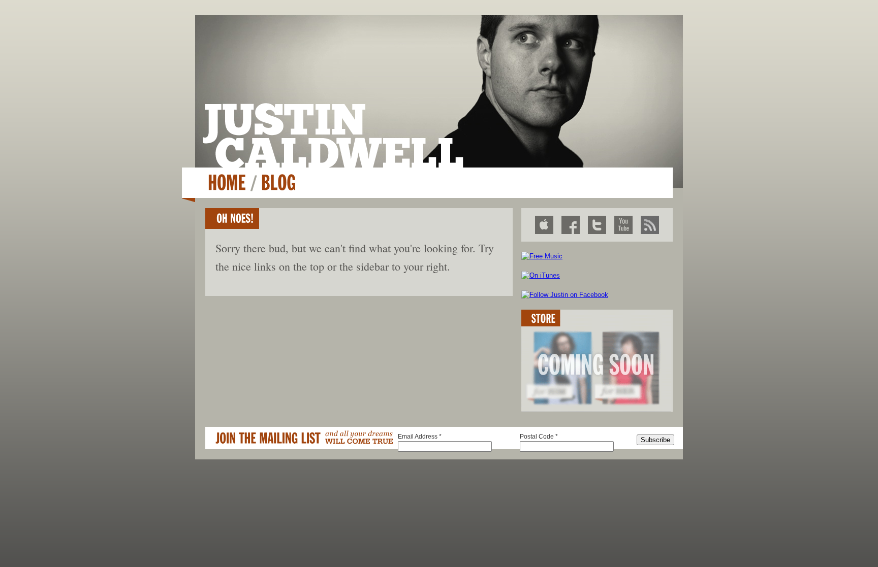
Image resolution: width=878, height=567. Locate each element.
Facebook (570, 225)
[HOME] (227, 182)
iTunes (544, 225)
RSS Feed (650, 225)
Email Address (420, 436)
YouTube (623, 225)
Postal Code (539, 436)
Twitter (597, 225)
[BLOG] (278, 182)
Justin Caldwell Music (333, 135)
